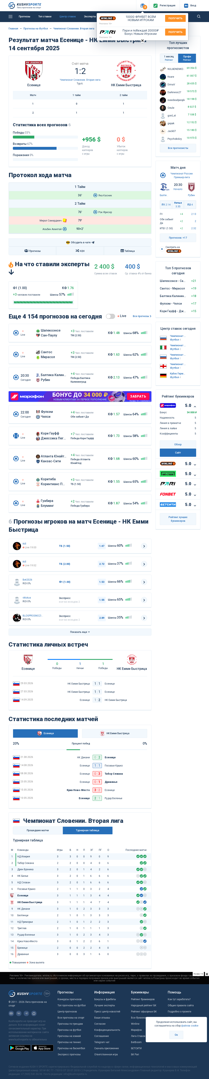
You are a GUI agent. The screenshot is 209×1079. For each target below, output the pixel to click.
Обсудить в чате (78, 243)
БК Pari (135, 1054)
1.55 (101, 600)
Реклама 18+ (105, 23)
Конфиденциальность (107, 1030)
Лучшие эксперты (104, 1005)
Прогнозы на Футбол (35, 28)
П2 (190, 204)
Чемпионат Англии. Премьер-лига (178, 364)
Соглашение (101, 1036)
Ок (176, 1034)
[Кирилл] (17, 546)
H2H (82, 251)
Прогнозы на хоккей (69, 1036)
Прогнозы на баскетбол (71, 1048)
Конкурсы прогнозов (70, 999)
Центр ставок (68, 16)
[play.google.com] (20, 1048)
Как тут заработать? (179, 999)
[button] (142, 5)
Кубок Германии (178, 373)
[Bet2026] (17, 582)
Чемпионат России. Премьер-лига (178, 354)
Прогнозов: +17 (178, 237)
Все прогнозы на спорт (71, 1017)
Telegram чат (101, 1042)
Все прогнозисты (178, 148)
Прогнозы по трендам (70, 1023)
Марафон (136, 1030)
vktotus (27, 597)
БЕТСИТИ (136, 1048)
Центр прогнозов (67, 1011)
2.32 (193, 228)
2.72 (101, 564)
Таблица (130, 251)
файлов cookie (189, 1025)
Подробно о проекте (179, 1011)
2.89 (101, 618)
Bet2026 (27, 579)
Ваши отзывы (102, 1017)
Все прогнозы (141, 316)
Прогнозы (24, 16)
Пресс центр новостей (107, 1011)
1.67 (101, 546)
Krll (24, 543)
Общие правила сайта (181, 1005)
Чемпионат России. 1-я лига (178, 336)
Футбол (175, 339)
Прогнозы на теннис (69, 1042)
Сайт (178, 452)
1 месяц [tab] (169, 58)
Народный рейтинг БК (143, 1005)
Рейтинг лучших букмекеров (178, 519)
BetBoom (136, 1042)
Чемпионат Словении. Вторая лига (73, 28)
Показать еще (78, 632)
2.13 (193, 214)
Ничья (178, 204)
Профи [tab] (187, 58)
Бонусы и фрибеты (105, 999)
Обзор (178, 444)
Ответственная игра (106, 1054)
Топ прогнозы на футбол (72, 1005)
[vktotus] (17, 600)
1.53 (101, 582)
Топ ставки (44, 16)
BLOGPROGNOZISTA (33, 615)
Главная (13, 28)
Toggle (110, 316)
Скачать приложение (106, 1048)
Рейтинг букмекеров (143, 999)
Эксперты (90, 16)
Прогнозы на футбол (69, 1030)
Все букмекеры (140, 1017)
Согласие (100, 1023)
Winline (135, 1023)
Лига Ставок (138, 1036)
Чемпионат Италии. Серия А (178, 345)
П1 (166, 204)
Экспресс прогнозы (69, 1054)
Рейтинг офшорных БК (144, 1011)
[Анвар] (17, 618)
